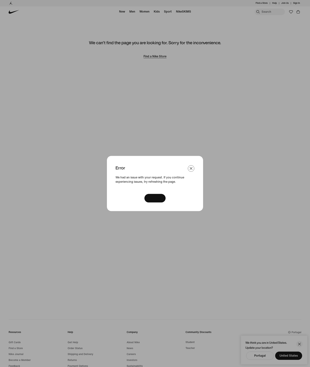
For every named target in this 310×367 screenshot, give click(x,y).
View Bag (155, 198)
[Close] (191, 168)
